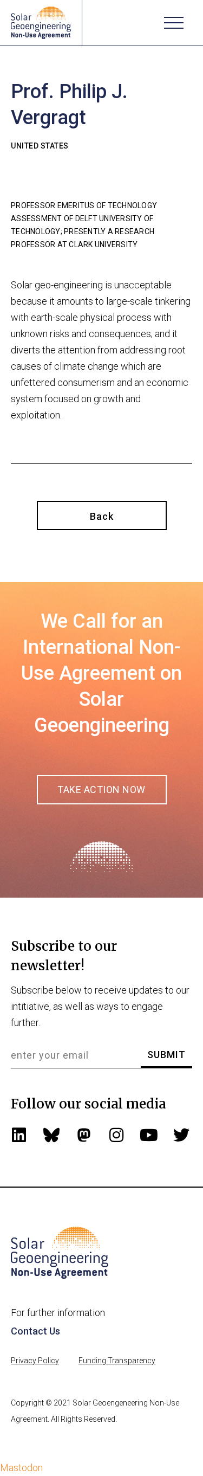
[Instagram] (116, 1135)
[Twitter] (181, 1135)
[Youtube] (149, 1135)
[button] (174, 23)
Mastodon (21, 1467)
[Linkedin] (19, 1135)
